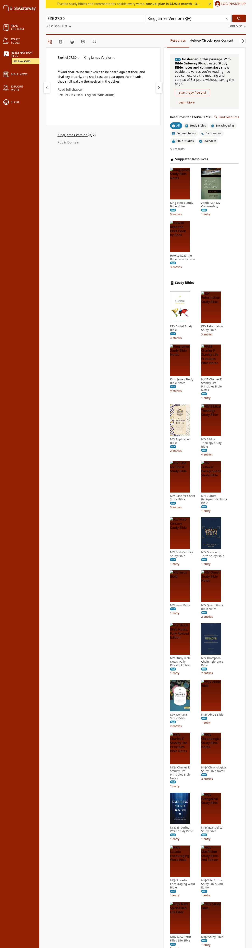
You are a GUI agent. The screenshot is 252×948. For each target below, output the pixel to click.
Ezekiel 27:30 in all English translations (86, 95)
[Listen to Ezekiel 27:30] (94, 41)
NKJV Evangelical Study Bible (212, 829)
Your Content (223, 40)
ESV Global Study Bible (181, 328)
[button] (229, 4)
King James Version (72, 135)
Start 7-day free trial (192, 92)
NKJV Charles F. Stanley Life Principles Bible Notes (180, 773)
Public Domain (68, 142)
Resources (178, 40)
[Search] (239, 18)
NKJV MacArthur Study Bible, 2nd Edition (212, 884)
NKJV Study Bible (212, 937)
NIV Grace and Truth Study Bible (212, 554)
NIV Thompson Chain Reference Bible (212, 661)
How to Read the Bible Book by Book (182, 257)
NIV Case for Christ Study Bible (182, 497)
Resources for (190, 117)
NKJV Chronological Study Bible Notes (214, 769)
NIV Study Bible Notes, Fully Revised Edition (180, 661)
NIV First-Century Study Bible (181, 554)
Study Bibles (184, 283)
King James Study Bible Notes (181, 204)
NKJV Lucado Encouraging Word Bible (182, 884)
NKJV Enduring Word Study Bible (181, 829)
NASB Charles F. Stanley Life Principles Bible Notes (211, 385)
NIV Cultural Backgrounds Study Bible (214, 499)
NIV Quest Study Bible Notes (212, 607)
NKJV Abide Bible (212, 714)
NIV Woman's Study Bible (179, 716)
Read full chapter (70, 89)
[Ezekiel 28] (159, 87)
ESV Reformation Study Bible (212, 328)
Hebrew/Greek (201, 40)
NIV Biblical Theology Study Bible (211, 443)
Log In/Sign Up (233, 4)
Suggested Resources (191, 159)
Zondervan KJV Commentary (210, 204)
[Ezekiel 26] (47, 87)
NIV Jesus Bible (180, 605)
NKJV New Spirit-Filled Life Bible (181, 938)
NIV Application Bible (180, 441)
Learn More (187, 102)
